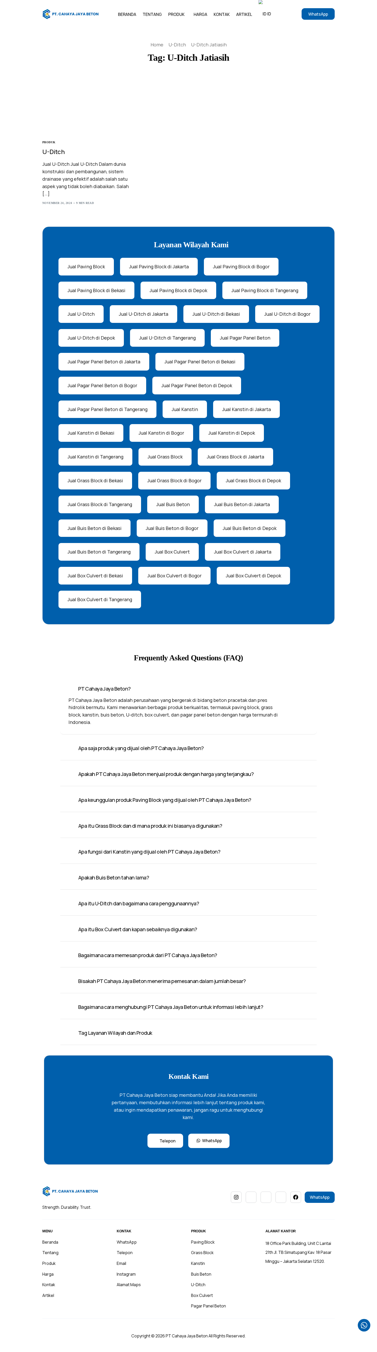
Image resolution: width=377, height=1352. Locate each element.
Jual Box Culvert (172, 552)
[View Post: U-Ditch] (86, 105)
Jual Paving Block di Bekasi (96, 290)
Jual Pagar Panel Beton (245, 338)
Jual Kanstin (185, 409)
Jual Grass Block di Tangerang (99, 504)
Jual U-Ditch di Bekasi (216, 314)
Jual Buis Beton (173, 504)
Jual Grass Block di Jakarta (235, 457)
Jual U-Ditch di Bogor (287, 314)
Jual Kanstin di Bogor (161, 433)
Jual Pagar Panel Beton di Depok (196, 385)
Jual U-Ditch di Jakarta (143, 314)
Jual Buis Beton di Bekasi (94, 528)
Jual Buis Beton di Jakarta (242, 504)
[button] (188, 705)
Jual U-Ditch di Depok (91, 338)
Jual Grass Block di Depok (253, 480)
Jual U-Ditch (81, 314)
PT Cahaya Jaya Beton (187, 1336)
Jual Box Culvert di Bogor (174, 575)
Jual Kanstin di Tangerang (95, 457)
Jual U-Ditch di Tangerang (167, 338)
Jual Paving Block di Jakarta (159, 266)
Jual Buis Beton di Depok (249, 528)
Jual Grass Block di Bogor (174, 480)
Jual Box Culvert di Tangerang (99, 599)
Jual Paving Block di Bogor (241, 266)
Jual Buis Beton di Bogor (172, 528)
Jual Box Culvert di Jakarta (242, 552)
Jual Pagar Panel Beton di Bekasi (199, 362)
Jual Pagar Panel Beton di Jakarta (103, 362)
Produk (49, 142)
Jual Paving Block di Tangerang (264, 290)
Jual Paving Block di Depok (178, 290)
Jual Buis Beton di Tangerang (99, 552)
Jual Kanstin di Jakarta (246, 409)
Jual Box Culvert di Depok (253, 575)
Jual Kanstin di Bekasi (90, 433)
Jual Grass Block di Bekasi (95, 480)
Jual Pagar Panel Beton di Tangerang (107, 409)
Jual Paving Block (86, 266)
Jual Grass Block (165, 457)
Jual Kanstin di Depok (231, 433)
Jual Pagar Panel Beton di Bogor (102, 385)
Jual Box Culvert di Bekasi (95, 575)
